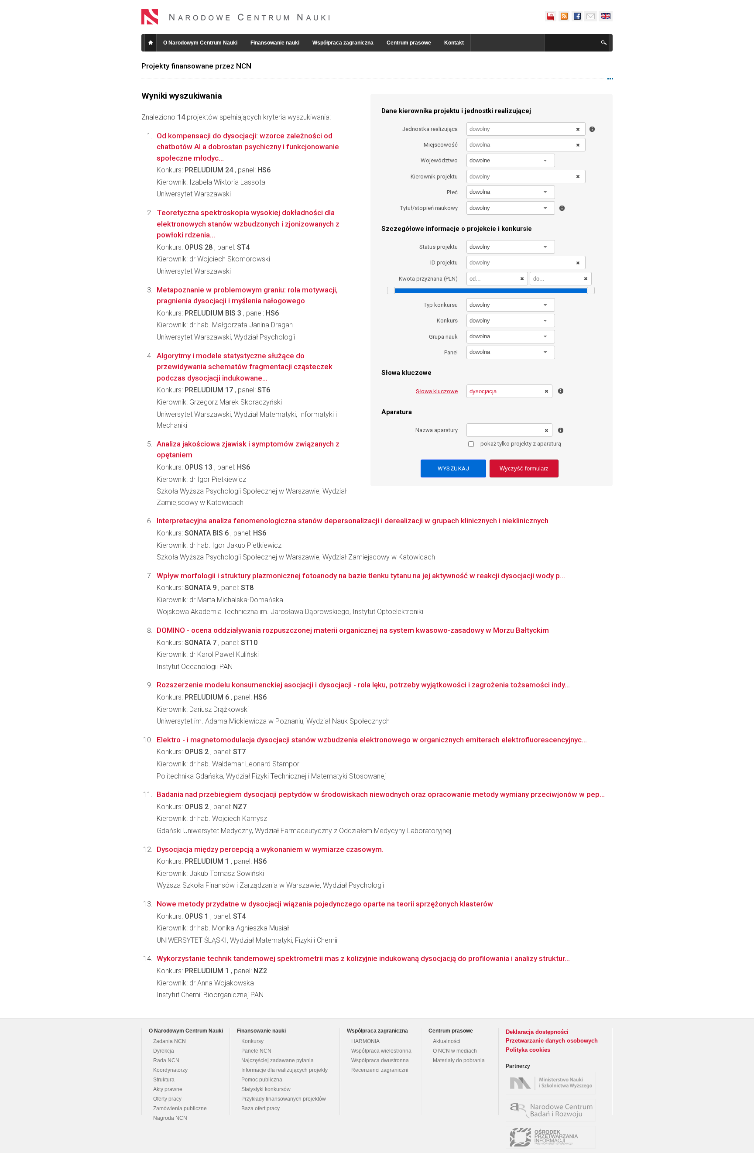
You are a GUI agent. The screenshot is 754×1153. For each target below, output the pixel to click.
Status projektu (438, 247)
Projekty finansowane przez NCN (196, 66)
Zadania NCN (169, 1041)
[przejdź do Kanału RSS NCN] (563, 16)
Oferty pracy (167, 1099)
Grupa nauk (443, 336)
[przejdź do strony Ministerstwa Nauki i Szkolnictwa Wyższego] (553, 1083)
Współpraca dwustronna (380, 1060)
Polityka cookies (528, 1050)
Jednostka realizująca (430, 129)
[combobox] (510, 160)
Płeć (452, 192)
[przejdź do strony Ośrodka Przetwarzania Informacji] (553, 1137)
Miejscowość (441, 144)
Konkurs (447, 320)
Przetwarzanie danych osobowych (552, 1040)
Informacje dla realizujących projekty (284, 1070)
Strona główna (150, 42)
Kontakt (454, 43)
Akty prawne (167, 1089)
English (606, 16)
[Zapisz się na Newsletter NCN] (590, 16)
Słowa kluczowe (437, 391)
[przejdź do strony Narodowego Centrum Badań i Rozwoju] (553, 1110)
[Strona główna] (235, 16)
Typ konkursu (441, 305)
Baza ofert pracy (260, 1108)
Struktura (164, 1079)
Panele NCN (256, 1050)
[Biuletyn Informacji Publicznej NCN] (550, 16)
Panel (451, 352)
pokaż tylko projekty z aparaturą (520, 443)
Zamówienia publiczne (180, 1108)
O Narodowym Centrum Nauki (200, 43)
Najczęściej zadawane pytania (277, 1060)
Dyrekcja (163, 1050)
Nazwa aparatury (436, 430)
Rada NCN (166, 1060)
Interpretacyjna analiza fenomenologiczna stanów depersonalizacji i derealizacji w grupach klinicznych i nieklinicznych (352, 520)
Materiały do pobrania (459, 1060)
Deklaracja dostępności (537, 1032)
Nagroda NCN (170, 1118)
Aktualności (446, 1041)
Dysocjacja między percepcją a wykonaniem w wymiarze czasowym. (270, 849)
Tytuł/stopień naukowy (429, 208)
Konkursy (252, 1041)
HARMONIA (365, 1041)
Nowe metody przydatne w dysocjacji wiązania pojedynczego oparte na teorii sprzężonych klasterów (325, 903)
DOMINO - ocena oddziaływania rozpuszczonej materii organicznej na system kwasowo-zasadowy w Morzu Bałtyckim (353, 630)
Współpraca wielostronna (381, 1050)
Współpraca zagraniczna (343, 43)
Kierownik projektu (434, 176)
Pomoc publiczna (261, 1079)
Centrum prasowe (409, 43)
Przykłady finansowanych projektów (283, 1099)
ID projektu (444, 262)
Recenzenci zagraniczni (379, 1070)
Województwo (439, 160)
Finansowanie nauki (274, 43)
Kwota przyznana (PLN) (428, 278)
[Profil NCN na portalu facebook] (577, 16)
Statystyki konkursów (266, 1089)
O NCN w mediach (455, 1050)
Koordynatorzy (170, 1070)
